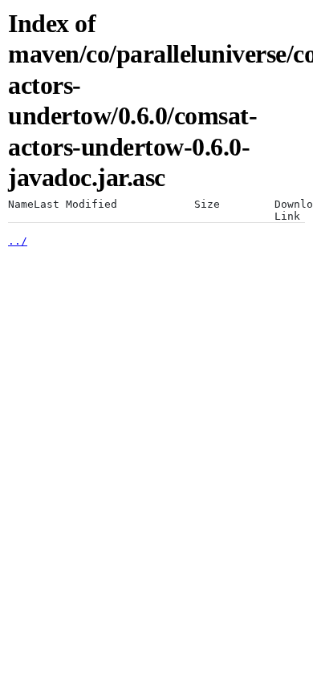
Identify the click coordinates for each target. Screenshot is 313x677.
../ (17, 241)
